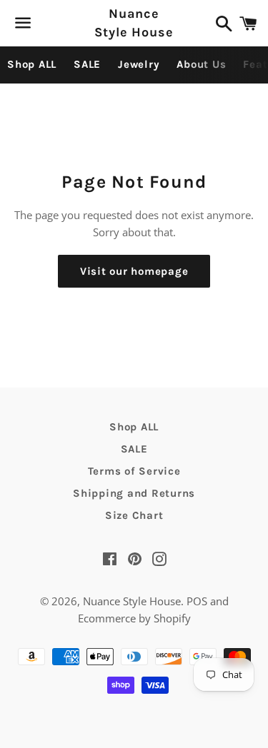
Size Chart (134, 515)
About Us (201, 64)
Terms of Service (134, 471)
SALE (87, 64)
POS (197, 601)
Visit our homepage (134, 271)
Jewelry (138, 64)
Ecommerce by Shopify (134, 618)
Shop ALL (31, 64)
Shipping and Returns (134, 493)
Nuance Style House (134, 22)
